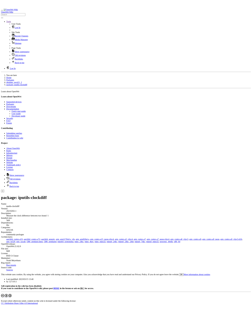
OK (181, 275)
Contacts (10, 169)
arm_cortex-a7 (140, 239)
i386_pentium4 (50, 241)
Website (9, 162)
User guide (16, 114)
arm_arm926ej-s (82, 239)
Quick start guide (19, 111)
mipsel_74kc (140, 241)
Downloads (11, 106)
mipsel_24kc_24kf (126, 241)
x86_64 (177, 241)
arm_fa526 (10, 241)
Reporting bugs (12, 136)
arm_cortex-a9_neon (210, 239)
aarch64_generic (48, 239)
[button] (8, 21)
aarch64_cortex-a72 (32, 239)
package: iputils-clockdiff (16, 85)
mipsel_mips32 (152, 241)
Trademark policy (13, 165)
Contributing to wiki (14, 138)
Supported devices (14, 102)
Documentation (12, 109)
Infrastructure (11, 153)
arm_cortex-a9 (195, 239)
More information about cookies (197, 274)
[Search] (2, 17)
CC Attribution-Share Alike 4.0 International (19, 303)
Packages (10, 80)
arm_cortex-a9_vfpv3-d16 (231, 239)
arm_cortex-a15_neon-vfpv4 (102, 239)
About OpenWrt (13, 148)
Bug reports (11, 265)
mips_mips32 (100, 241)
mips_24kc (79, 241)
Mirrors (9, 155)
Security (9, 118)
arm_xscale (21, 241)
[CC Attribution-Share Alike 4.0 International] (6, 296)
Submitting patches (14, 133)
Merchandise (11, 160)
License (9, 167)
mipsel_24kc (112, 241)
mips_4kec (89, 241)
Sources (9, 270)
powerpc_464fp (166, 241)
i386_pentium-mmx (35, 241)
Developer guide (18, 116)
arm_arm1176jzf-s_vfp (65, 239)
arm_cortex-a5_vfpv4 (124, 239)
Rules (8, 151)
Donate (9, 158)
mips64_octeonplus (65, 241)
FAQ (8, 121)
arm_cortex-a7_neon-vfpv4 (158, 239)
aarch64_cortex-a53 (14, 239)
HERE (56, 288)
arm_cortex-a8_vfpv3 (179, 239)
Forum (9, 123)
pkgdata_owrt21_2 (14, 82)
